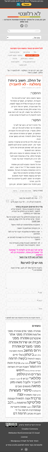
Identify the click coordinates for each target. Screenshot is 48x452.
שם (40, 292)
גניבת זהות (13, 362)
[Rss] (26, 26)
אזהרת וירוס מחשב (26, 348)
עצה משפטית (30, 395)
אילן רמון (37, 355)
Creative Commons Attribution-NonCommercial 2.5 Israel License (24, 433)
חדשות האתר (15, 62)
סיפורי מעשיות (20, 390)
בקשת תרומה (18, 358)
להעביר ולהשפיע (15, 379)
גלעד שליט (25, 363)
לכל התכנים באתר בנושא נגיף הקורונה (26, 48)
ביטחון (29, 354)
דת (39, 366)
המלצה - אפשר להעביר (15, 55)
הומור (33, 366)
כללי (34, 52)
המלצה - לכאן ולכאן (27, 58)
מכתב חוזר (26, 52)
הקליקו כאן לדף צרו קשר (31, 257)
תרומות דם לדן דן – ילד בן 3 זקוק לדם (26, 201)
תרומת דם (20, 413)
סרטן (39, 395)
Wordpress (15, 441)
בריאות (15, 191)
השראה (11, 366)
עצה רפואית (22, 398)
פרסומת (21, 402)
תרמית (15, 58)
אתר (40, 309)
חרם (28, 374)
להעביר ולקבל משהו (28, 382)
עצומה (11, 398)
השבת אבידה (22, 366)
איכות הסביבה (16, 351)
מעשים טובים (23, 386)
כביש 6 (24, 378)
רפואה (29, 407)
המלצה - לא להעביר (32, 55)
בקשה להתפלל (34, 359)
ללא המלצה (23, 65)
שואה (23, 406)
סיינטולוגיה (36, 391)
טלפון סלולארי (29, 376)
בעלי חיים (18, 354)
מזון (12, 382)
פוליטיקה (34, 402)
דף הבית (32, 70)
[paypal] (21, 26)
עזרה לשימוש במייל (29, 62)
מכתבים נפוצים (14, 52)
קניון (15, 403)
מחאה (36, 386)
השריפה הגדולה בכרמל (33, 371)
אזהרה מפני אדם (31, 331)
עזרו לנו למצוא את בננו (28, 197)
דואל (40, 301)
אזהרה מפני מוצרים (25, 191)
